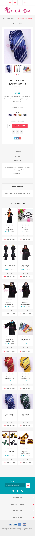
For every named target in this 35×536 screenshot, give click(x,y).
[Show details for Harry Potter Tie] (25, 327)
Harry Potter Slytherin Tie (25, 415)
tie (27, 193)
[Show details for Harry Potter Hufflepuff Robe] (9, 290)
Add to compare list (17, 132)
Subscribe (28, 485)
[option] (8, 69)
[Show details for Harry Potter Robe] (9, 252)
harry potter (9, 193)
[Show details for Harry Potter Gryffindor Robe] (25, 252)
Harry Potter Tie (25, 339)
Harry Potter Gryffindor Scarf (25, 452)
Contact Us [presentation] (17, 160)
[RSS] (22, 491)
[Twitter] (13, 491)
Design (17, 112)
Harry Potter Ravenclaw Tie (9, 415)
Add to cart (21, 126)
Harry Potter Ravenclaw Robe (25, 303)
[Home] (4, 18)
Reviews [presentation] (17, 156)
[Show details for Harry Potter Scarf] (9, 438)
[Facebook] (17, 491)
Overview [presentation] (17, 151)
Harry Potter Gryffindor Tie (9, 377)
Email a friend (21, 132)
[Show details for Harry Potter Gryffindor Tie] (9, 364)
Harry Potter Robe (9, 265)
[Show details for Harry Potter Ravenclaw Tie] (9, 401)
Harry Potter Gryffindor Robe (25, 266)
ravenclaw (19, 193)
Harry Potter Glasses (25, 229)
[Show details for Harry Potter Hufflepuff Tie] (25, 364)
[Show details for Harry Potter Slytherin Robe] (9, 327)
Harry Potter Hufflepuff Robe (9, 303)
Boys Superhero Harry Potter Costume (9, 229)
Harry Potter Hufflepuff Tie (25, 377)
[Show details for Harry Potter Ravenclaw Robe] (25, 290)
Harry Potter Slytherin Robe (9, 340)
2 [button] (18, 74)
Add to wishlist (13, 132)
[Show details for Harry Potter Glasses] (25, 215)
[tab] (17, 151)
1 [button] (16, 74)
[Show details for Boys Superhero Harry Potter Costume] (9, 215)
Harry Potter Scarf (9, 451)
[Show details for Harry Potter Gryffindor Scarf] (25, 438)
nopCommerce (21, 531)
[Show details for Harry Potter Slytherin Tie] (25, 401)
